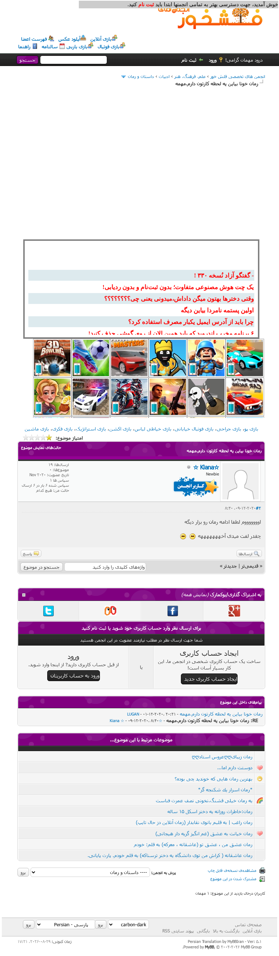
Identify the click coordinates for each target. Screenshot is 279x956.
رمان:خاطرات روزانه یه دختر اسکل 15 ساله (209, 811)
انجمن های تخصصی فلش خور (237, 76)
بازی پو (251, 429)
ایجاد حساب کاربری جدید (210, 679)
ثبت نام (189, 60)
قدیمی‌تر (250, 566)
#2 (258, 508)
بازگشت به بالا (226, 930)
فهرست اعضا (34, 39)
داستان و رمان (141, 76)
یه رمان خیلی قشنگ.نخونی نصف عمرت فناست (204, 800)
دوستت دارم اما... (234, 767)
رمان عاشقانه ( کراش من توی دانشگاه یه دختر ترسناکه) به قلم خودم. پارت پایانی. (170, 855)
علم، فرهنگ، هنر (190, 76)
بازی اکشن (120, 429)
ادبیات (164, 76)
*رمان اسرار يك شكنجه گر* (225, 789)
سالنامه (50, 46)
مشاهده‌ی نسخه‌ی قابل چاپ (232, 870)
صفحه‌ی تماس (248, 924)
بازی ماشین (37, 429)
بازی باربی (77, 46)
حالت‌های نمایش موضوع (41, 447)
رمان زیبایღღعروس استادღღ (222, 756)
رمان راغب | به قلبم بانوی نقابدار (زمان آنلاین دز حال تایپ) (194, 822)
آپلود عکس (69, 39)
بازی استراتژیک (91, 429)
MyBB (209, 946)
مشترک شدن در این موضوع (233, 878)
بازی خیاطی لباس (153, 429)
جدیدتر (230, 566)
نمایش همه (195, 594)
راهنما (24, 46)
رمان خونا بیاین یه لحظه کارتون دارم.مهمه (221, 714)
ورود (213, 60)
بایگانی (203, 930)
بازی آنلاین (101, 39)
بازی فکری (62, 429)
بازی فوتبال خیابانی (194, 429)
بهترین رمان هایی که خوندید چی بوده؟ (213, 779)
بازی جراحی (229, 429)
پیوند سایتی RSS (178, 930)
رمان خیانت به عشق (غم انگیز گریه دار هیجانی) (203, 833)
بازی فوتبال (109, 46)
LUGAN (133, 714)
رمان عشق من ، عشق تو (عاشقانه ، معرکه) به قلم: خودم (193, 844)
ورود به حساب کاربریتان (75, 675)
